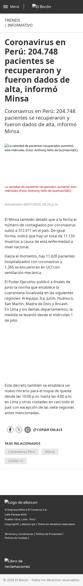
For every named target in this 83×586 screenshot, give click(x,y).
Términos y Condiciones (19, 534)
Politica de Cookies (16, 537)
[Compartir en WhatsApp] (27, 430)
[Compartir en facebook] (10, 430)
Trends (12, 20)
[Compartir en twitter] (19, 430)
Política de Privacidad (49, 534)
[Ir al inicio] (41, 6)
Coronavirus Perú (21, 451)
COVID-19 (15, 461)
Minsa (50, 451)
